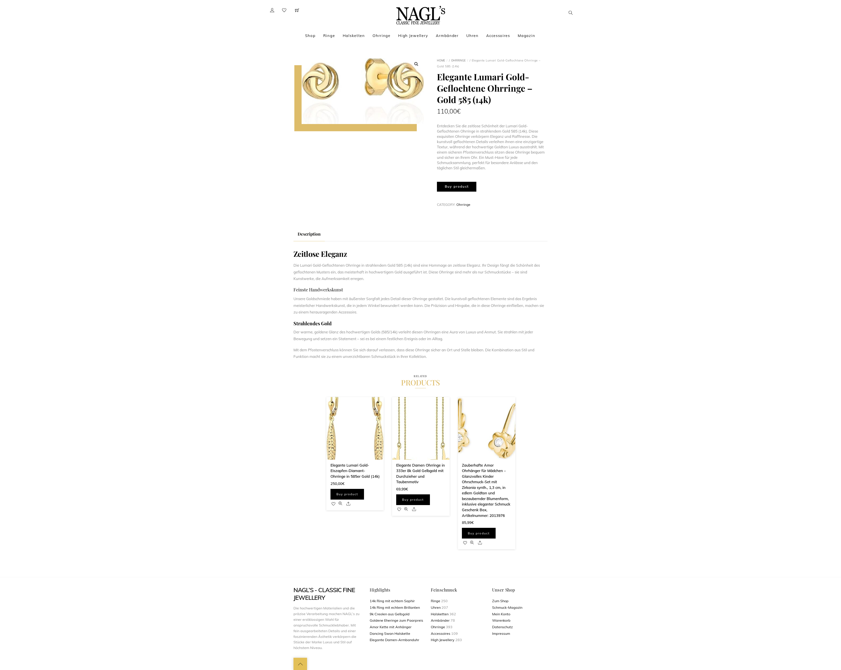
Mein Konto (501, 614)
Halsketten (354, 35)
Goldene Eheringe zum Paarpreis (396, 620)
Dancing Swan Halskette (390, 633)
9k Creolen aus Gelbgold (390, 614)
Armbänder (447, 35)
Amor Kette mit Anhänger (391, 627)
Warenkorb (501, 620)
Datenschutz (502, 627)
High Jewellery (413, 35)
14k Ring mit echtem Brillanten (395, 607)
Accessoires (498, 35)
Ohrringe (381, 35)
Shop (310, 35)
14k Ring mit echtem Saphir (392, 601)
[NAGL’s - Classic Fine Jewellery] (420, 14)
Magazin (526, 35)
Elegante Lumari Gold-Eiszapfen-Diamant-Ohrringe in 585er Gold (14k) (355, 471)
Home (441, 60)
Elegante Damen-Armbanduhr (394, 640)
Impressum (501, 633)
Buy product (457, 186)
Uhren (472, 35)
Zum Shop (500, 601)
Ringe (329, 35)
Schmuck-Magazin (507, 607)
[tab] (309, 234)
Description (309, 234)
